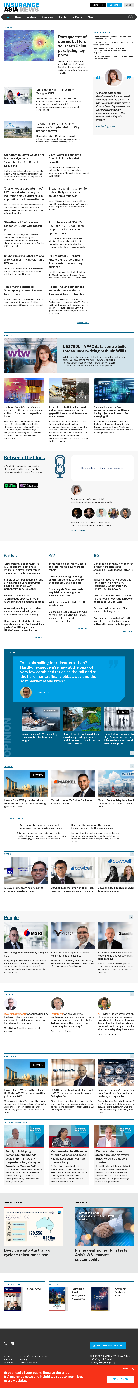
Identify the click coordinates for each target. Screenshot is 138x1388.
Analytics (10, 1056)
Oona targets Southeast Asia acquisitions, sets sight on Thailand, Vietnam (66, 592)
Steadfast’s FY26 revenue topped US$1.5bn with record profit (23, 226)
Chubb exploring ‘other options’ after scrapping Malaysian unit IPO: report (24, 259)
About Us (8, 1356)
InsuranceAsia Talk (15, 1122)
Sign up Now (120, 1379)
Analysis (31, 17)
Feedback (9, 1363)
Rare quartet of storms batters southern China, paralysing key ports (72, 46)
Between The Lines (24, 457)
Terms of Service (28, 1363)
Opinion (10, 652)
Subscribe (115, 5)
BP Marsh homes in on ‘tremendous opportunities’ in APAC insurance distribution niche (24, 598)
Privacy (23, 1359)
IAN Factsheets (13, 1203)
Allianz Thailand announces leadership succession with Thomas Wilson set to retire (67, 290)
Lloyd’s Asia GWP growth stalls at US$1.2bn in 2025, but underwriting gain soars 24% (25, 803)
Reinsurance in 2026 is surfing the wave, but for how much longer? (39, 737)
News (18, 17)
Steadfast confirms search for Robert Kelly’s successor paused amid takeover (68, 192)
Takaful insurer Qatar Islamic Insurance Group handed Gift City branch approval (57, 127)
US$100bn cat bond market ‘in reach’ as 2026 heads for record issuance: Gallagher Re (72, 1093)
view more (39, 637)
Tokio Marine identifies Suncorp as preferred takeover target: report (24, 290)
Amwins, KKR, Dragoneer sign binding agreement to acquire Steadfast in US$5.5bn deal (66, 579)
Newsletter (98, 5)
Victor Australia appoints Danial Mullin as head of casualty (65, 158)
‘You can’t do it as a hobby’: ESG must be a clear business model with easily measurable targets (111, 621)
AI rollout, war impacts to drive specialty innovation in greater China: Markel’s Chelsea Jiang (22, 611)
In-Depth (77, 17)
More (90, 17)
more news (83, 323)
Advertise (9, 1359)
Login (129, 5)
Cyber (7, 854)
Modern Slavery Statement (34, 1356)
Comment (9, 994)
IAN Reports (82, 1203)
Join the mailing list (110, 1345)
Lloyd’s (62, 17)
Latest (8, 27)
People (11, 917)
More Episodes (78, 530)
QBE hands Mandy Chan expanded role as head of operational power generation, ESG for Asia (113, 598)
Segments (47, 17)
